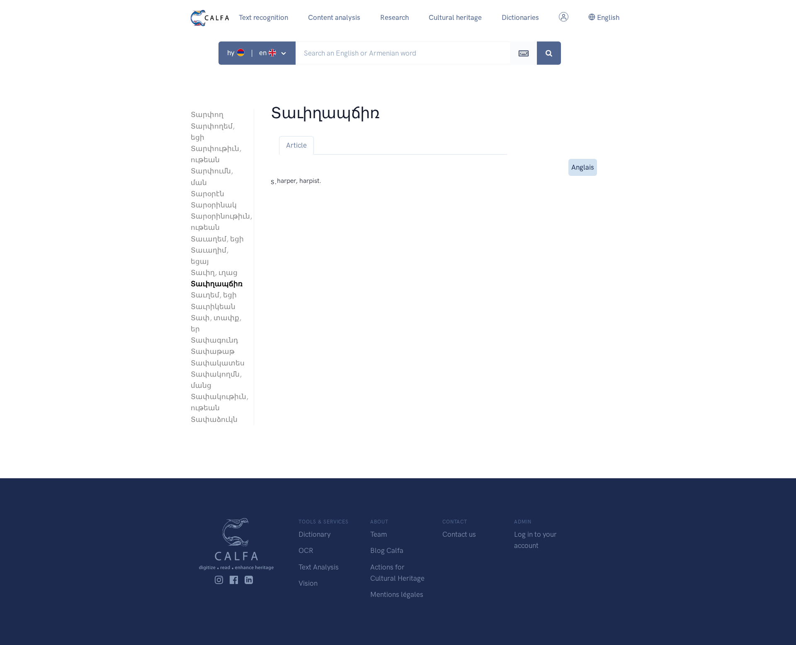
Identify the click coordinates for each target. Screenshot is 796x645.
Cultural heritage (455, 17)
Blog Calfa (386, 550)
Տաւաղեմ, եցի (217, 239)
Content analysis (334, 17)
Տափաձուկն (214, 419)
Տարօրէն (207, 194)
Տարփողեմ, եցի (213, 131)
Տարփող (207, 114)
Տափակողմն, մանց (216, 379)
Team (378, 534)
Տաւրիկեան (213, 306)
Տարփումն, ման (212, 176)
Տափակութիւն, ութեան (218, 402)
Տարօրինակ (214, 205)
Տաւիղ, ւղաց (214, 272)
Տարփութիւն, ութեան (216, 154)
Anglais (582, 167)
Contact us (459, 534)
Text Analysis (318, 567)
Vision (308, 583)
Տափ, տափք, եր (216, 323)
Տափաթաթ (213, 351)
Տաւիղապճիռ (217, 284)
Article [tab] (296, 145)
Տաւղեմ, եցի (214, 295)
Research (394, 17)
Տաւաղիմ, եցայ (209, 255)
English (607, 17)
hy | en (247, 53)
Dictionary (314, 534)
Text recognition (263, 17)
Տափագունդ (214, 340)
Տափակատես (218, 363)
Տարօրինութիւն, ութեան (218, 221)
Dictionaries (520, 17)
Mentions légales (396, 594)
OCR (305, 550)
